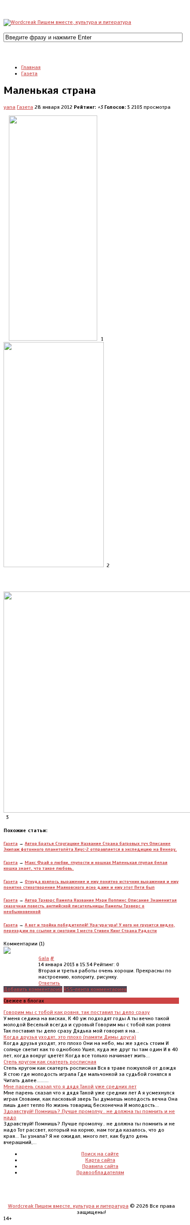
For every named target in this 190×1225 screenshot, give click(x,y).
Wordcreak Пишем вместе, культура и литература (68, 1206)
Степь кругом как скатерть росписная (50, 1062)
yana (9, 107)
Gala (43, 958)
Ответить (49, 983)
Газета (25, 107)
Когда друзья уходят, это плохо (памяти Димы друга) (70, 1037)
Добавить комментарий (33, 989)
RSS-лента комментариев (95, 989)
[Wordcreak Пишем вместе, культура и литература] (67, 22)
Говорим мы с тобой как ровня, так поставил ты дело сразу (77, 1012)
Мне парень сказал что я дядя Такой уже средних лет (70, 1086)
